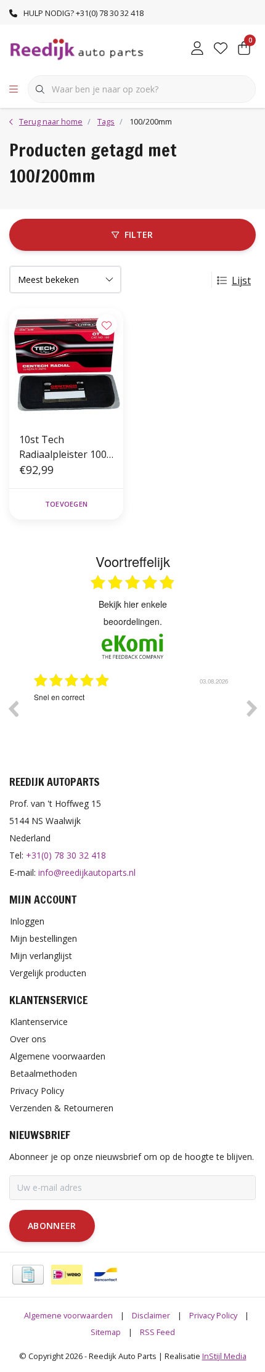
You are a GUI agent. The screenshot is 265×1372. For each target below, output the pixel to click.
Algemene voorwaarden (68, 1315)
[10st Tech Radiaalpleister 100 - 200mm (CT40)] (66, 365)
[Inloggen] (197, 49)
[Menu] (13, 89)
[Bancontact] (105, 1274)
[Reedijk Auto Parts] (77, 48)
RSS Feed (157, 1331)
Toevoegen (66, 503)
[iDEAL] (67, 1274)
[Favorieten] (220, 49)
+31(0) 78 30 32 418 (66, 855)
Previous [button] (12, 708)
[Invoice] (28, 1274)
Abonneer (52, 1225)
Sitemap (106, 1331)
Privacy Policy (213, 1315)
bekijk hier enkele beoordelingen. (133, 612)
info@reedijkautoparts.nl (87, 872)
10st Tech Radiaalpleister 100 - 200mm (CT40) (66, 447)
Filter (138, 234)
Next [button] (252, 708)
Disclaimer (151, 1315)
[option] (139, 717)
